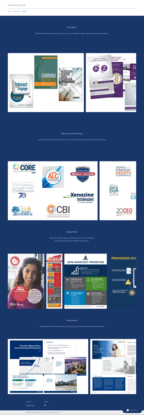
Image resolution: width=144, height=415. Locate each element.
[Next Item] (133, 83)
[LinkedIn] (45, 405)
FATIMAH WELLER (16, 5)
